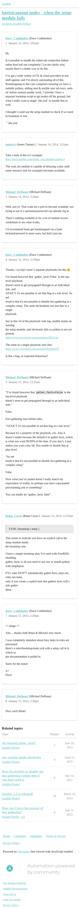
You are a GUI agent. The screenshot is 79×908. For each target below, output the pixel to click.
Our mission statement (14, 883)
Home (6, 836)
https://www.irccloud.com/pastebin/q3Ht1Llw (32, 337)
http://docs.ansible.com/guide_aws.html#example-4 (35, 159)
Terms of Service (56, 836)
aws (23, 817)
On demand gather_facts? (19, 743)
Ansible (6, 3)
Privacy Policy (11, 843)
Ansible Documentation (15, 888)
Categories (20, 836)
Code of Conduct (12, 899)
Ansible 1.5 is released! (17, 794)
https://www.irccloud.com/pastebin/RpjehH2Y (32, 348)
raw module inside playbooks (21, 757)
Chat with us (9, 894)
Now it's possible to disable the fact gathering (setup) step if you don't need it (22, 775)
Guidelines (36, 836)
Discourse (23, 851)
